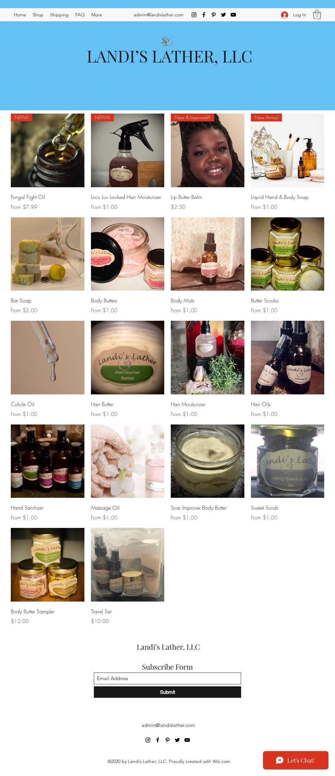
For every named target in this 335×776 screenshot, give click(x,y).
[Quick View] (47, 254)
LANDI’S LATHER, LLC (169, 56)
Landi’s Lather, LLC (168, 647)
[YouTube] (233, 14)
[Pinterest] (213, 14)
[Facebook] (204, 14)
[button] (317, 14)
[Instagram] (194, 14)
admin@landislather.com (159, 15)
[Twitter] (223, 14)
